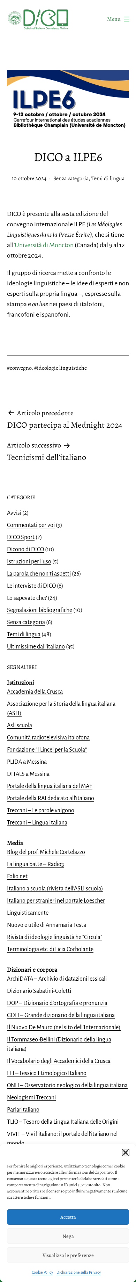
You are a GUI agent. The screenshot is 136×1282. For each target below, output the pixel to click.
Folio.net (17, 876)
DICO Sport (21, 537)
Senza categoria (71, 178)
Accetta (68, 1217)
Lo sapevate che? (27, 598)
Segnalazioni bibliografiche (39, 610)
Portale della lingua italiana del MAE (49, 786)
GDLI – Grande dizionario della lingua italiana (61, 1015)
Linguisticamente (27, 913)
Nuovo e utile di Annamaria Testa (46, 925)
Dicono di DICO (25, 549)
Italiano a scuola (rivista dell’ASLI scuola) (55, 889)
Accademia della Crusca (35, 692)
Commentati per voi (31, 525)
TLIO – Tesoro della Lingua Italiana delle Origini (63, 1122)
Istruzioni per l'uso (29, 562)
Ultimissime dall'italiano (36, 647)
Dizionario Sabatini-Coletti (39, 991)
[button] (125, 1152)
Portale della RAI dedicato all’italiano (50, 798)
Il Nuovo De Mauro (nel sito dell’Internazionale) (64, 1027)
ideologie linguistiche (62, 368)
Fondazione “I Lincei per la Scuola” (47, 750)
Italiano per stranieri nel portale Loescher (56, 901)
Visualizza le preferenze (68, 1255)
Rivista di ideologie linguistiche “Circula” (54, 937)
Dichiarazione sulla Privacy (78, 1272)
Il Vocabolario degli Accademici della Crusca (59, 1061)
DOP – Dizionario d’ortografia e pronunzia (57, 1003)
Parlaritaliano (23, 1110)
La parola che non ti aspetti (39, 574)
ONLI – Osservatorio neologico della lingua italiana (67, 1085)
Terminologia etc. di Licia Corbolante (50, 949)
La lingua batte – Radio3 (35, 864)
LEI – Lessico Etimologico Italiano (46, 1073)
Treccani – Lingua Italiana (37, 823)
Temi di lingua (107, 178)
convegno (20, 368)
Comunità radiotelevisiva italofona (48, 738)
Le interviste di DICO (31, 586)
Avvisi (14, 513)
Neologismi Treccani (31, 1098)
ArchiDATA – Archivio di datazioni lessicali (57, 979)
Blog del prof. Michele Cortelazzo (46, 852)
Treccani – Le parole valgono (40, 810)
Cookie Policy (42, 1272)
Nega (68, 1236)
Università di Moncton (44, 245)
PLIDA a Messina (27, 762)
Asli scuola (19, 725)
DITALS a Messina (28, 774)
